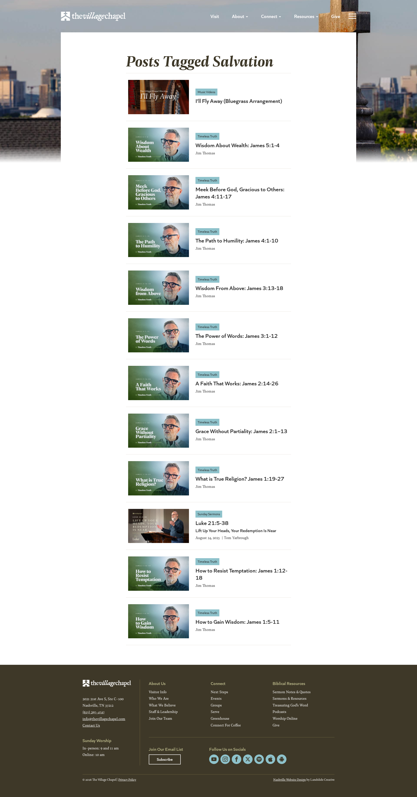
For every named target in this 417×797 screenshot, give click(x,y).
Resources (304, 16)
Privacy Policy (127, 779)
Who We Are (159, 698)
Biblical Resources (289, 683)
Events (216, 698)
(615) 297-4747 (93, 712)
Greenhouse (220, 718)
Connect (269, 16)
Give (335, 16)
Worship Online (285, 718)
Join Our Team (160, 718)
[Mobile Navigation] (351, 16)
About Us (157, 683)
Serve (215, 711)
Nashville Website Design (289, 779)
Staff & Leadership (163, 711)
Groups (216, 705)
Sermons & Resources (289, 698)
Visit (214, 16)
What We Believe (162, 705)
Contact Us (91, 725)
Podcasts (279, 711)
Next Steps (219, 691)
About (238, 16)
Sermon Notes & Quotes (292, 691)
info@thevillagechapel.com (104, 718)
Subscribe (165, 759)
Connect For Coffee (226, 725)
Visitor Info (158, 691)
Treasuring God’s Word (290, 705)
